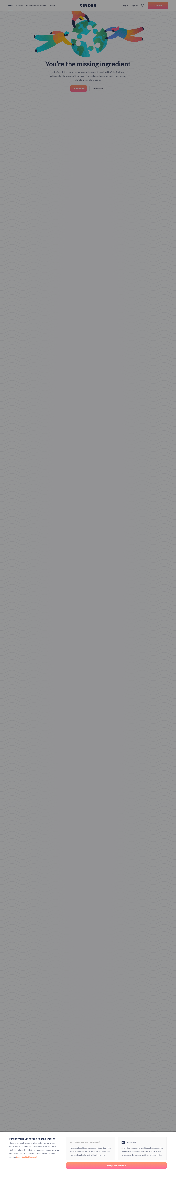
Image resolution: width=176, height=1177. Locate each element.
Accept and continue (116, 1165)
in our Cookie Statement (26, 1157)
